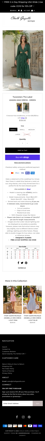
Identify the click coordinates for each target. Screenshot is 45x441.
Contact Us (6, 349)
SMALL (22, 129)
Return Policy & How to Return (13, 364)
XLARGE (27, 134)
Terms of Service (8, 371)
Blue (28, 189)
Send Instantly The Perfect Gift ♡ (14, 354)
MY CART (29, 10)
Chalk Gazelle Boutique (29, 431)
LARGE (17, 134)
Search (4, 347)
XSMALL (13, 129)
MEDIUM (31, 129)
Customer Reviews (9, 351)
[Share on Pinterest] (26, 263)
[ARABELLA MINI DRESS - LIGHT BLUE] (32, 300)
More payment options (22, 162)
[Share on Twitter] (22, 263)
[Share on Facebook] (18, 263)
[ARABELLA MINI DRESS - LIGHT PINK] (12, 300)
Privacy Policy (7, 373)
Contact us (22, 268)
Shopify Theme (10, 433)
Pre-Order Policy (8, 368)
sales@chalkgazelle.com (16, 381)
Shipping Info (7, 366)
